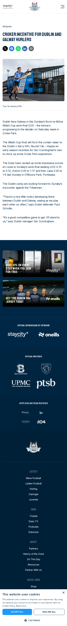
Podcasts (34, 526)
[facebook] (11, 48)
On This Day (33, 559)
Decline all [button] (49, 611)
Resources (33, 564)
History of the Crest (33, 554)
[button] (33, 620)
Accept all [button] (17, 611)
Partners (33, 548)
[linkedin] (24, 48)
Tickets (34, 516)
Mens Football (33, 478)
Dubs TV (33, 521)
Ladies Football (34, 483)
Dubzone (34, 532)
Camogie (33, 494)
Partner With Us (33, 570)
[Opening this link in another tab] (8, 7)
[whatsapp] (18, 48)
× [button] (63, 593)
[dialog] (33, 607)
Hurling (33, 488)
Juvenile (33, 499)
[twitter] (5, 48)
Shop (33, 586)
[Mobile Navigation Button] (60, 7)
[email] (31, 48)
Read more (21, 605)
